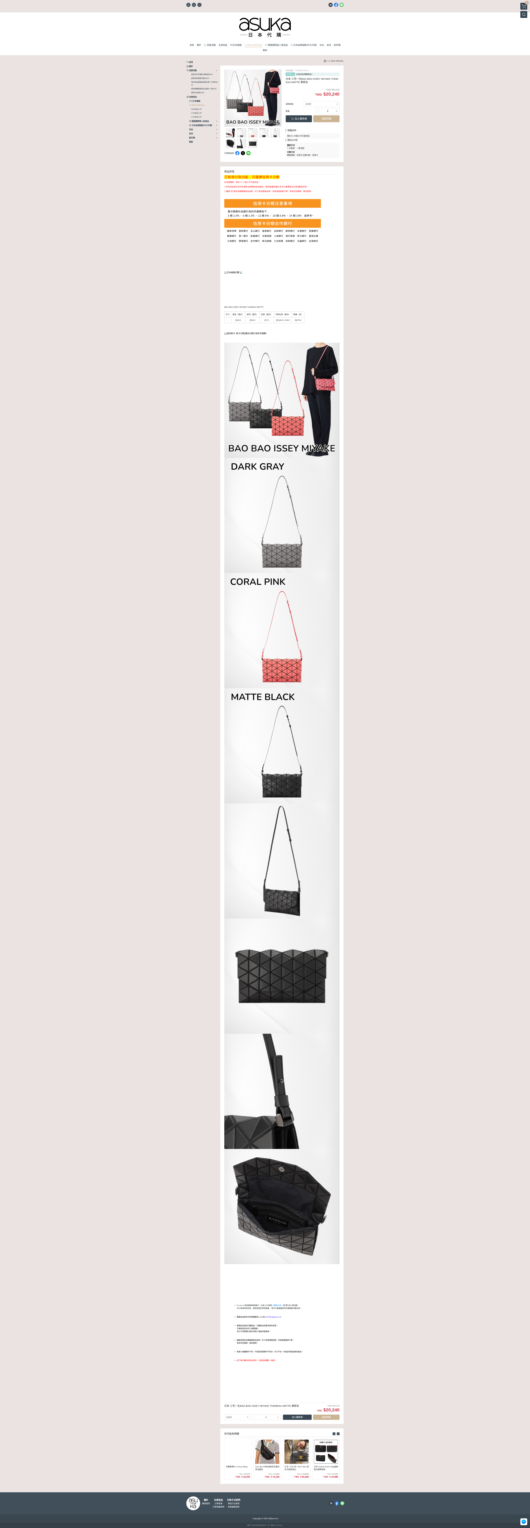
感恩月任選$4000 (197, 93)
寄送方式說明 (233, 1503)
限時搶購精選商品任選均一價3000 (204, 89)
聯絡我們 (206, 1503)
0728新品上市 (196, 113)
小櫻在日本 (276, 1305)
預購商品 (290, 74)
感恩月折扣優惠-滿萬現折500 (202, 74)
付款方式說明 (233, 1500)
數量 (288, 111)
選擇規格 (289, 104)
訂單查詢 (218, 1503)
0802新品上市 (196, 109)
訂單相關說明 (218, 1507)
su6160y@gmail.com (273, 1317)
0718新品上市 (196, 117)
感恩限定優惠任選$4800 (200, 78)
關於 (206, 1500)
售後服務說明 (233, 1507)
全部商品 (218, 1500)
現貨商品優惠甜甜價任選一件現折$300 (204, 83)
